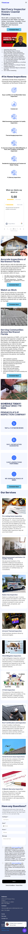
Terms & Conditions (10, 885)
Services (3, 916)
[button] (26, 2)
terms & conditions (16, 847)
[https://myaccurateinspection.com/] (5, 2)
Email (4, 823)
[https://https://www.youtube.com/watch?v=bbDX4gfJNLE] (14, 317)
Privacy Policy (19, 885)
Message (4, 836)
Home (3, 914)
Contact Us (4, 918)
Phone (4, 829)
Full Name (5, 816)
